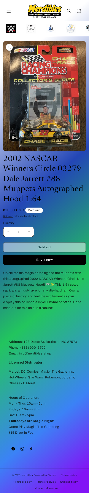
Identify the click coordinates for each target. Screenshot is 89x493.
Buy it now (44, 259)
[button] (8, 11)
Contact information (46, 488)
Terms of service (46, 481)
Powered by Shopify (45, 475)
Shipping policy (69, 481)
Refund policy (69, 475)
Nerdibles (27, 475)
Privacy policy (23, 481)
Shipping (8, 216)
